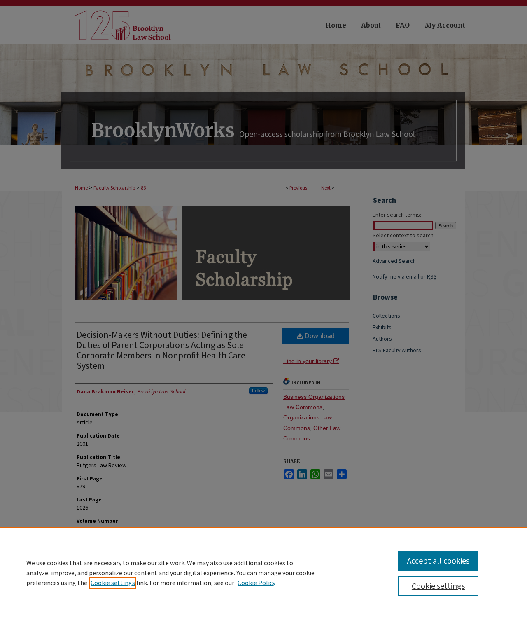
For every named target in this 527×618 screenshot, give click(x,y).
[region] (263, 572)
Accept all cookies (438, 561)
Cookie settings (113, 583)
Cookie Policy (256, 583)
